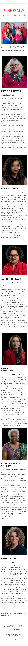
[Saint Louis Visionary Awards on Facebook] (13, 640)
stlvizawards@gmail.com (14, 631)
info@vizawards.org (14, 629)
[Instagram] (15, 640)
